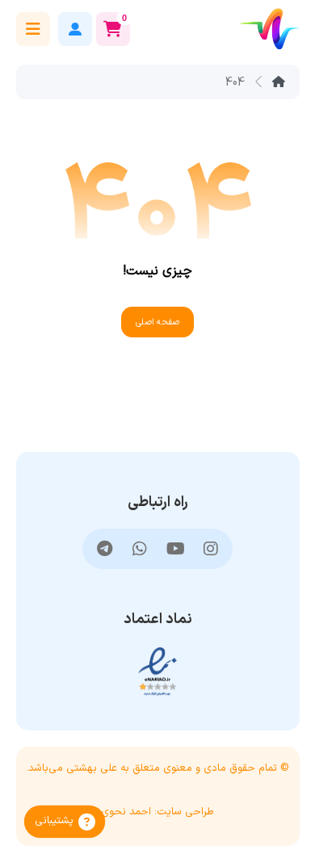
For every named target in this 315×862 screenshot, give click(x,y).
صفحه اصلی (157, 322)
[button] (33, 29)
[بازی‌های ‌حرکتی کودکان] (269, 28)
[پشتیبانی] (64, 822)
